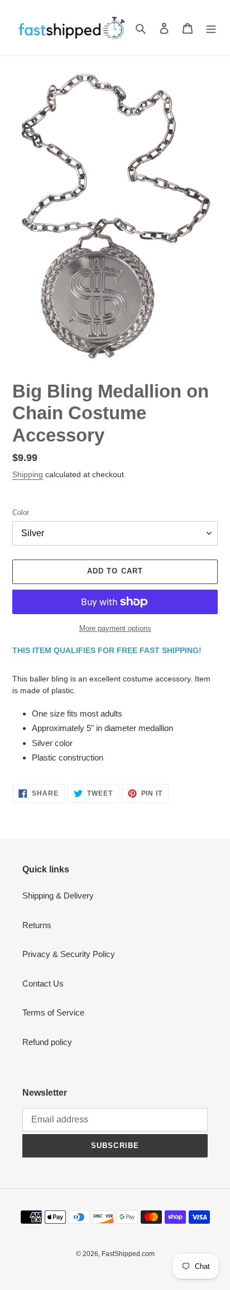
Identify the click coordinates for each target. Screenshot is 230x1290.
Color (20, 512)
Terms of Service (53, 1012)
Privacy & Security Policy (68, 954)
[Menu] (211, 28)
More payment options (115, 628)
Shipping (27, 474)
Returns (36, 925)
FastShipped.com (128, 1254)
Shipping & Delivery (58, 895)
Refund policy (47, 1042)
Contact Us (43, 983)
